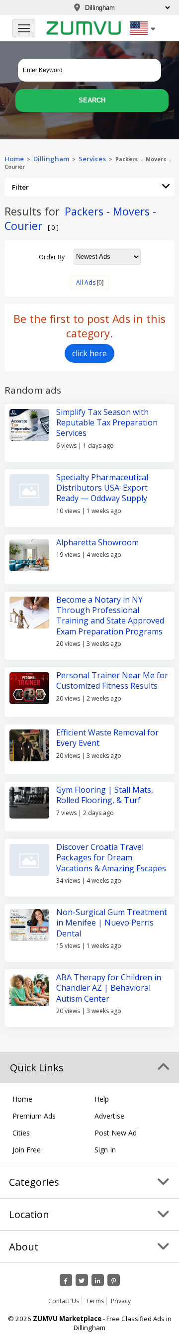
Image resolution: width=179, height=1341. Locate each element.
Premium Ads (34, 1116)
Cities (21, 1132)
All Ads (85, 282)
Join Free (26, 1149)
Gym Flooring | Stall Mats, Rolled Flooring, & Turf (104, 795)
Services (94, 158)
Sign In (105, 1149)
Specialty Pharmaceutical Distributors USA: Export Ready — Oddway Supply (102, 488)
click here (89, 353)
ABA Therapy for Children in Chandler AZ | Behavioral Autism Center (108, 988)
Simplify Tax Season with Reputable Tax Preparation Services (107, 423)
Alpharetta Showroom (97, 542)
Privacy (121, 1301)
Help (101, 1099)
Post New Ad (115, 1132)
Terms (95, 1301)
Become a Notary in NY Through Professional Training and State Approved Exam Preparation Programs (110, 615)
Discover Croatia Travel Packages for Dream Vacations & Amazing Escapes (111, 857)
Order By (52, 256)
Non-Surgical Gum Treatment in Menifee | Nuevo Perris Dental (111, 923)
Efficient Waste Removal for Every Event (107, 737)
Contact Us (63, 1301)
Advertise (109, 1116)
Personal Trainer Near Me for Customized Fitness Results (112, 680)
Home (14, 158)
